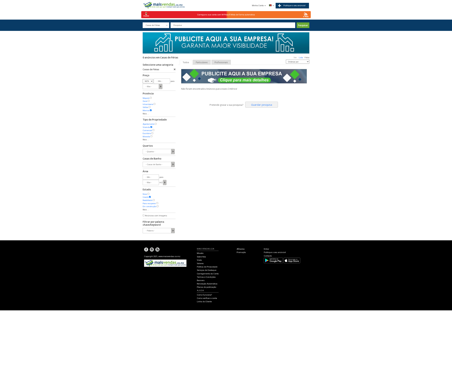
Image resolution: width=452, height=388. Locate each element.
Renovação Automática (207, 284)
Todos (186, 62)
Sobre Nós (201, 257)
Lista (301, 57)
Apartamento (148, 124)
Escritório (147, 133)
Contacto (268, 256)
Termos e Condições (206, 277)
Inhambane (148, 104)
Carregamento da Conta (208, 274)
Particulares (202, 62)
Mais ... (146, 114)
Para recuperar (149, 203)
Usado (145, 197)
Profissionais (221, 62)
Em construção (149, 206)
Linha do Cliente (204, 301)
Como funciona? (204, 295)
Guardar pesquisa (261, 104)
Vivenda (146, 127)
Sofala (145, 107)
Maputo (146, 98)
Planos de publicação (206, 287)
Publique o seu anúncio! (275, 252)
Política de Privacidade (207, 267)
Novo (145, 194)
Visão (199, 260)
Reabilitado (147, 200)
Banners (200, 280)
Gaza (145, 101)
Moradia (146, 137)
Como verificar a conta (207, 298)
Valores (200, 263)
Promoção (241, 252)
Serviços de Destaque (206, 270)
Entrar (266, 249)
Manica (146, 110)
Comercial (147, 130)
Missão (200, 253)
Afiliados (241, 249)
